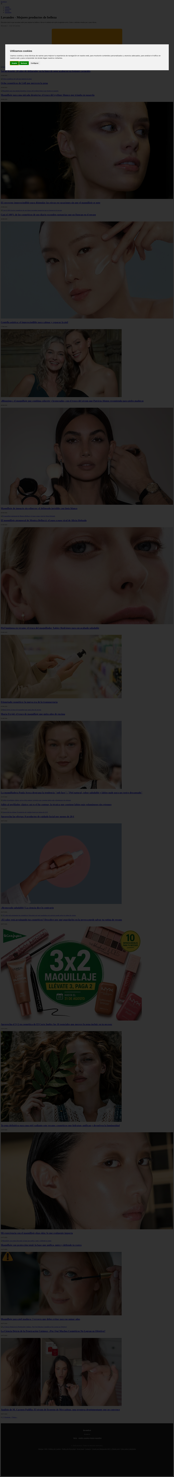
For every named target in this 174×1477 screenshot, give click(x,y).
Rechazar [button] (24, 63)
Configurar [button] (34, 63)
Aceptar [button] (14, 63)
